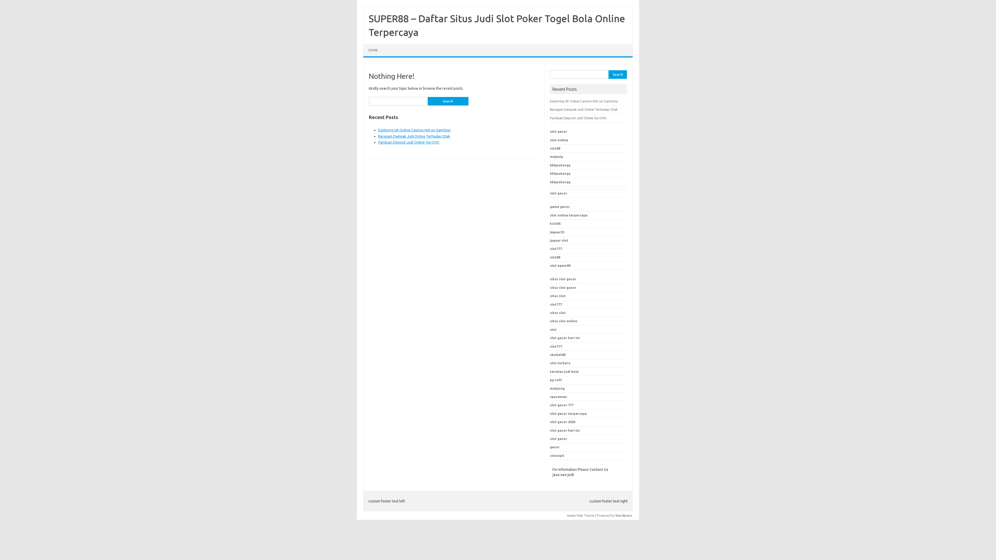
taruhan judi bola (564, 371)
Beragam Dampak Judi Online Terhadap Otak (414, 136)
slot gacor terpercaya (568, 413)
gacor (555, 447)
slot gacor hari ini (565, 430)
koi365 (555, 223)
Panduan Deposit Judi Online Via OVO (408, 142)
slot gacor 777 (561, 405)
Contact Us (598, 469)
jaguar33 (557, 232)
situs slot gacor (563, 279)
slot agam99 (560, 265)
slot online (559, 140)
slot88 (555, 148)
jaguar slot (559, 240)
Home (373, 50)
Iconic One (575, 515)
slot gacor (558, 131)
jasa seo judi (563, 475)
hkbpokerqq (560, 165)
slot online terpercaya (568, 215)
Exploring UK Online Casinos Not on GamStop (414, 130)
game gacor (560, 206)
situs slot (558, 296)
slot (553, 329)
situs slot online (563, 321)
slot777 (556, 248)
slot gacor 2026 (562, 422)
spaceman (558, 396)
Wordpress (623, 515)
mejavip (556, 156)
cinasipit (557, 455)
